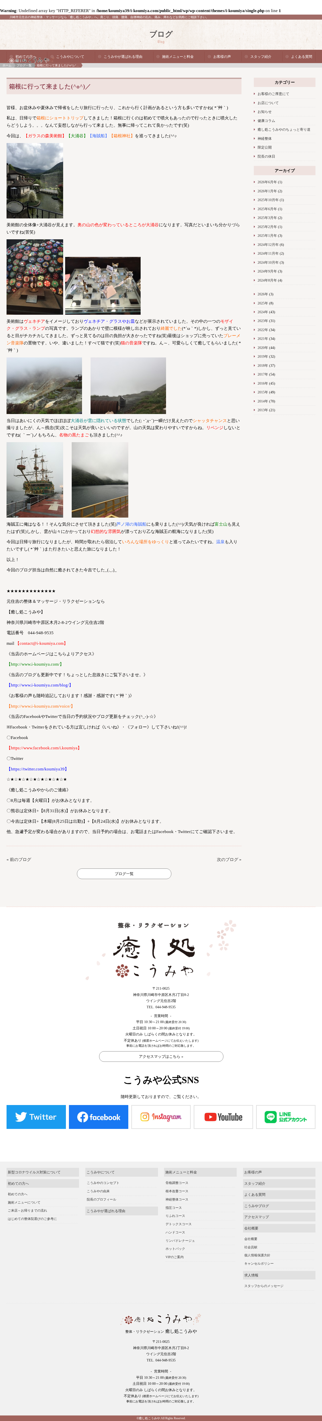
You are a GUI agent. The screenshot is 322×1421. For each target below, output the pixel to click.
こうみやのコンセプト (103, 1183)
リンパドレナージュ (180, 1241)
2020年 (263, 348)
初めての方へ (25, 57)
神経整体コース (177, 1199)
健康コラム (266, 121)
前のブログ (20, 859)
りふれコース (175, 1216)
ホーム (7, 65)
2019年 (263, 356)
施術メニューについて (24, 1202)
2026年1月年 (267, 191)
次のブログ (227, 859)
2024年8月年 (267, 280)
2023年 (263, 321)
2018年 (263, 365)
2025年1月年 (267, 236)
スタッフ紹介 (260, 57)
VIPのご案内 (175, 1257)
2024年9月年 (267, 271)
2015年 (263, 392)
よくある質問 (301, 57)
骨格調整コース (177, 1183)
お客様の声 (222, 57)
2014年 (263, 401)
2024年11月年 (268, 253)
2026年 (263, 294)
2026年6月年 (267, 182)
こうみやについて (70, 57)
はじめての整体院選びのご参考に (32, 1219)
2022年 (263, 330)
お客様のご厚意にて (273, 94)
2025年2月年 (267, 227)
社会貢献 (250, 1247)
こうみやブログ (256, 1206)
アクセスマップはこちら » (161, 1057)
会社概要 (251, 1228)
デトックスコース (179, 1224)
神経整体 (265, 138)
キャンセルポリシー (259, 1263)
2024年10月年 (268, 262)
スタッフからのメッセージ (264, 1286)
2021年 (263, 339)
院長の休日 (266, 156)
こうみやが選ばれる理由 (123, 57)
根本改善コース (177, 1191)
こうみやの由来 (98, 1191)
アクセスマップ (256, 1217)
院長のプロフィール (101, 1199)
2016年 (263, 383)
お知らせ (265, 112)
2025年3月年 (267, 218)
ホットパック (175, 1249)
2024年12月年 (268, 245)
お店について (268, 103)
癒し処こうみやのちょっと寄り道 (284, 129)
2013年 (263, 410)
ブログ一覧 (24, 65)
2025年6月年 (267, 209)
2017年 (263, 374)
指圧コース (174, 1208)
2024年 (263, 312)
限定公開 (265, 147)
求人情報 (251, 1275)
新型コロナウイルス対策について (34, 1172)
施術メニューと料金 (178, 57)
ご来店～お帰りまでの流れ (27, 1210)
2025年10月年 (268, 200)
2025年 (263, 303)
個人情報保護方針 (257, 1255)
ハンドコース (175, 1232)
